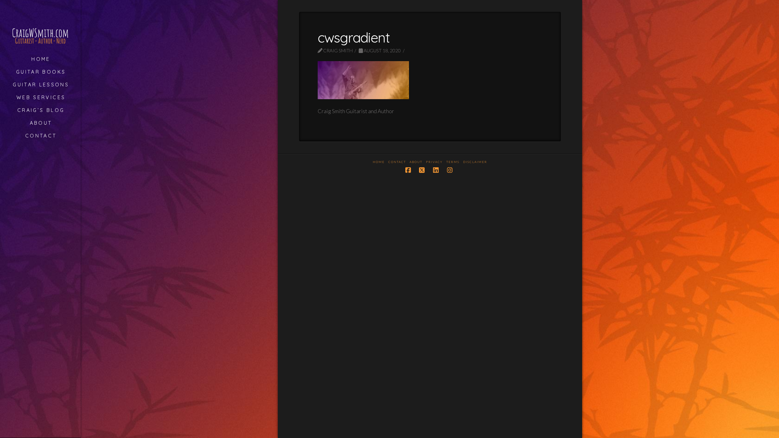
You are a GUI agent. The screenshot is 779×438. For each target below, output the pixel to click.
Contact (397, 162)
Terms (452, 162)
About (416, 162)
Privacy (434, 162)
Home (379, 162)
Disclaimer (475, 162)
